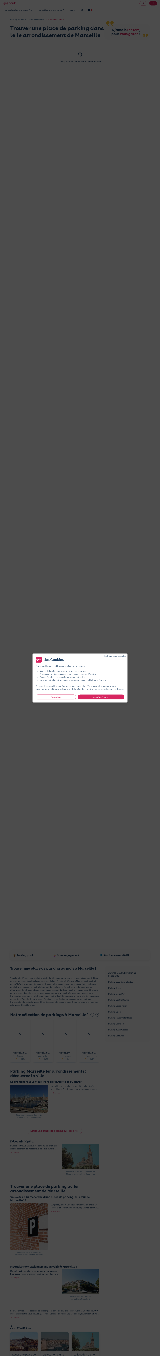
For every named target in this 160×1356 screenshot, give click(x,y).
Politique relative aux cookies (91, 689)
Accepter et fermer (101, 697)
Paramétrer (56, 697)
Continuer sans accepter (115, 656)
